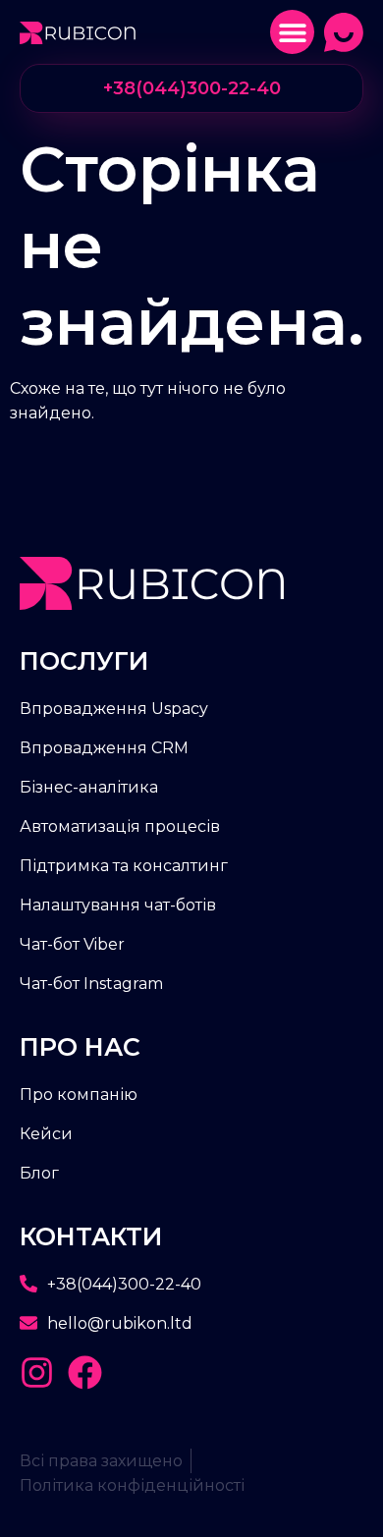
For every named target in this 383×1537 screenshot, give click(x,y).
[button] (292, 32)
